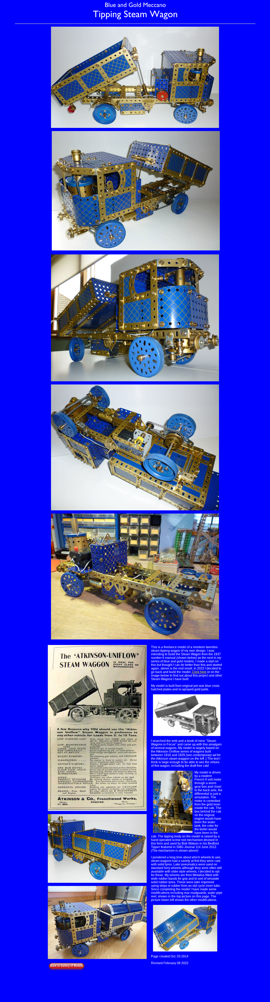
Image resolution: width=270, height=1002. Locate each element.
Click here (199, 672)
